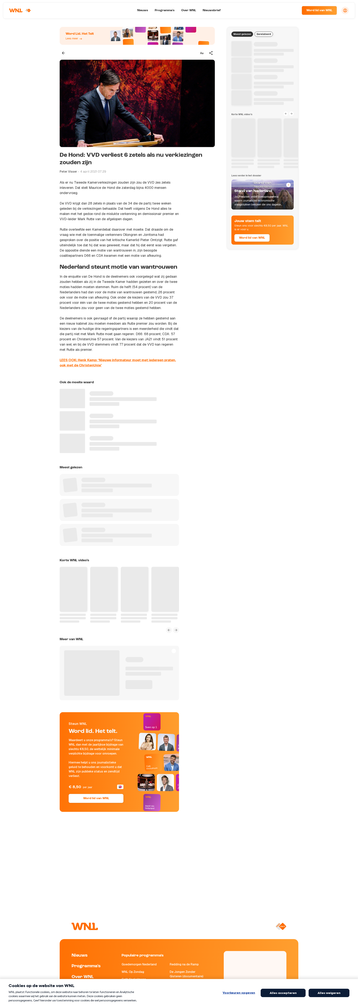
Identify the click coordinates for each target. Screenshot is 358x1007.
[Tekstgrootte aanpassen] (201, 53)
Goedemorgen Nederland (139, 964)
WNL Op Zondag (133, 972)
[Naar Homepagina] (20, 10)
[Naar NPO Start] (280, 926)
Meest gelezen (242, 34)
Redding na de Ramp (184, 964)
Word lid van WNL (319, 10)
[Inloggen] (345, 10)
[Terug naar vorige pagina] (63, 53)
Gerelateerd (264, 34)
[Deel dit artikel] (211, 53)
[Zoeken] (294, 10)
